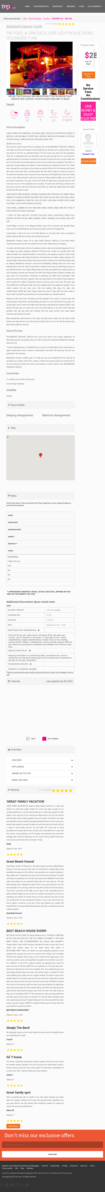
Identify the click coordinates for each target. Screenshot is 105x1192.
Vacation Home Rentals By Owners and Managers (20, 1166)
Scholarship (54, 1166)
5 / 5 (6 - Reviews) (51, 24)
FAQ (16, 1168)
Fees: (8, 606)
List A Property (94, 6)
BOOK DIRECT (58, 6)
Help (22, 1168)
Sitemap (30, 1168)
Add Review (13, 1126)
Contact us (74, 1166)
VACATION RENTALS (41, 6)
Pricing (64, 1166)
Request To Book (88, 75)
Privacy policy (7, 1168)
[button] (41, 65)
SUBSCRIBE (52, 1154)
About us (83, 1166)
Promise (45, 1166)
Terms (92, 1166)
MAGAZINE (71, 6)
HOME (27, 6)
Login (81, 6)
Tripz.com (18, 1176)
